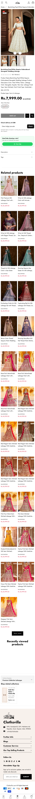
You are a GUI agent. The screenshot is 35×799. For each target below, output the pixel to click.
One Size (5, 106)
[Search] (6, 3)
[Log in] (29, 3)
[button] (33, 3)
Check (31, 126)
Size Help (18, 144)
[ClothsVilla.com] (17, 2)
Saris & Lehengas (14, 93)
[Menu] (2, 3)
